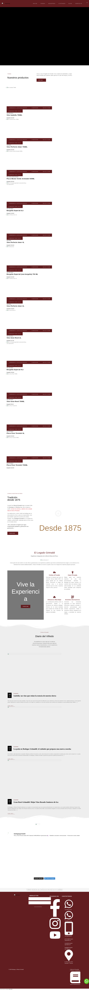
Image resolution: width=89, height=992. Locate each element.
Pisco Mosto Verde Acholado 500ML (21, 179)
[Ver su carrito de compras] (86, 4)
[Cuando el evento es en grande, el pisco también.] (35, 863)
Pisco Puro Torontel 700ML (17, 465)
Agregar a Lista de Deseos (18, 107)
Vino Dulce (9, 145)
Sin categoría (16, 693)
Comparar (35, 107)
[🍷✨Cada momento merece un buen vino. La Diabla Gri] (73, 864)
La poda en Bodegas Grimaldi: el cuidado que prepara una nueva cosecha (42, 749)
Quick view (46, 107)
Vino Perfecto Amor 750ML (17, 147)
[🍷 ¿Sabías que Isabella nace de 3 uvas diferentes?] (16, 867)
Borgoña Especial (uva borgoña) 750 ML (22, 274)
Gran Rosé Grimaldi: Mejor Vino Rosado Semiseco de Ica (36, 802)
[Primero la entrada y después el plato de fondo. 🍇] (54, 867)
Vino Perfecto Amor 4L (15, 242)
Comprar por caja (15, 111)
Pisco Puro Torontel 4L (15, 433)
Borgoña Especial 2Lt (15, 210)
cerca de (10, 989)
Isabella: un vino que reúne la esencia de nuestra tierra (35, 696)
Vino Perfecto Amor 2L (15, 306)
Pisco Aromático (10, 431)
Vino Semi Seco (10, 113)
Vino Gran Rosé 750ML (15, 401)
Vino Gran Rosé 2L (14, 338)
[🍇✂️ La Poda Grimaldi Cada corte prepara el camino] (54, 846)
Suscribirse (38, 906)
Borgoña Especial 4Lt (15, 369)
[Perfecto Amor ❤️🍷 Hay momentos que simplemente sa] (16, 846)
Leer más (10, 705)
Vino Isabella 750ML (14, 115)
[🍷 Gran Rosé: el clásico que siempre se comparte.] (73, 847)
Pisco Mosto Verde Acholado (12, 176)
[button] (58, 513)
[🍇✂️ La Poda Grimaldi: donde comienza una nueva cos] (35, 849)
